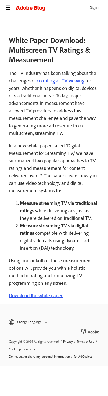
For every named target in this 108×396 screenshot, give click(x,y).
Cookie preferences (22, 349)
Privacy (68, 342)
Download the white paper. (36, 295)
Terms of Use (85, 342)
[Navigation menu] (8, 8)
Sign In (95, 7)
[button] (54, 322)
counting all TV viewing (60, 81)
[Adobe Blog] (62, 8)
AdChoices (85, 357)
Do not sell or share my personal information (39, 357)
